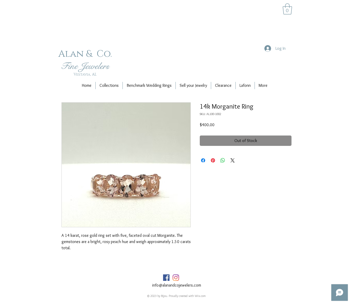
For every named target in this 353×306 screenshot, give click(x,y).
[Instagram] (176, 277)
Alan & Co (84, 54)
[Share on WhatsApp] (223, 160)
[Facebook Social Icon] (166, 277)
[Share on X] (232, 160)
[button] (287, 9)
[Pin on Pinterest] (213, 160)
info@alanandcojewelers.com (176, 285)
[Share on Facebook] (203, 160)
